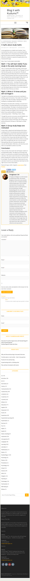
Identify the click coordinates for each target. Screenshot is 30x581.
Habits (25, 40)
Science (3, 470)
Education (14, 40)
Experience (20, 40)
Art (2, 381)
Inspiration (4, 436)
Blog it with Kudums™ (13, 12)
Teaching (3, 478)
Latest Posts (10, 171)
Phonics (3, 460)
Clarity (3, 386)
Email (3, 267)
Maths (2, 452)
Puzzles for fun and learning (7, 359)
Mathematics (4, 449)
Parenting (3, 457)
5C (1, 40)
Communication (7, 40)
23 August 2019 (13, 47)
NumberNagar (9, 42)
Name (3, 259)
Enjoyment (3, 410)
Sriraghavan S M (5, 47)
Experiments (4, 420)
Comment (4, 239)
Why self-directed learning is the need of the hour (13, 354)
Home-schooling (5, 433)
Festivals (3, 423)
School (2, 468)
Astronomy (4, 383)
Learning (3, 42)
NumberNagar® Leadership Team (9, 344)
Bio (4, 171)
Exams (3, 412)
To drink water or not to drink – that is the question (13, 357)
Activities (3, 378)
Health (3, 431)
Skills (15, 42)
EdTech (3, 402)
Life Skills (3, 447)
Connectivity (4, 391)
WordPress (25, 573)
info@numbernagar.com (6, 543)
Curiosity (3, 399)
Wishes (3, 489)
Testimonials (4, 484)
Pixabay (3, 166)
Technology (4, 481)
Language (3, 441)
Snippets (3, 476)
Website (3, 275)
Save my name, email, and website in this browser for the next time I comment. (14, 287)
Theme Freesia (19, 573)
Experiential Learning (6, 418)
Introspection (4, 439)
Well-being (4, 486)
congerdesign (20, 165)
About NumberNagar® (6, 342)
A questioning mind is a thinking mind (10, 362)
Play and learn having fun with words (10, 365)
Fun (2, 426)
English (3, 407)
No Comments (22, 47)
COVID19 (3, 394)
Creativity (3, 396)
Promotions (4, 462)
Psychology (4, 465)
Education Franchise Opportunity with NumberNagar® (14, 340)
